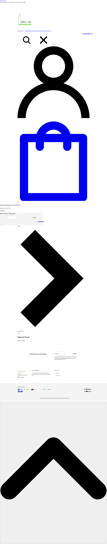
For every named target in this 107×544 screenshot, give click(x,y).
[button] (53, 82)
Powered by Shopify (20, 377)
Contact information (65, 398)
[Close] (4, 210)
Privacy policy (42, 398)
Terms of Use (64, 358)
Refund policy (48, 398)
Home (18, 226)
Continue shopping (21, 340)
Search (58, 373)
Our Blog (58, 375)
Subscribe (74, 353)
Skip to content (3, 0)
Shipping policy (59, 398)
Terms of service (53, 398)
